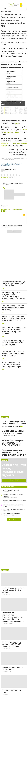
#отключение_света (5, 163)
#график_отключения (16, 163)
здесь (17, 123)
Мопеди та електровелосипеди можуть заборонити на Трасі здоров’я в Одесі (13, 284)
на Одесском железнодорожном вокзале (14, 143)
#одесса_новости (5, 165)
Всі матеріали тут (14, 480)
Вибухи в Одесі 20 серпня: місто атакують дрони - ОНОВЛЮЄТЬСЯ (13, 433)
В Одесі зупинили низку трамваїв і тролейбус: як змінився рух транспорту (11, 364)
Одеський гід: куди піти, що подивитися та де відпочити (14, 470)
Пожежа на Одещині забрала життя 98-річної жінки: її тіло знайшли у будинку (13, 343)
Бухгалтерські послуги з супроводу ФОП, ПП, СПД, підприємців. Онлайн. (11, 644)
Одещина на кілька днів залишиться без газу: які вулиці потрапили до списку (14, 452)
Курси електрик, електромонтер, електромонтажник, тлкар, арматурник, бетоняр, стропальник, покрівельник (12, 617)
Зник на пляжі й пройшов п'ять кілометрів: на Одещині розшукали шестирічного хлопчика (14, 331)
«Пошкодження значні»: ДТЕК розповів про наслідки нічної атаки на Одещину (13, 353)
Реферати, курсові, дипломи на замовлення (13, 668)
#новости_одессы (15, 164)
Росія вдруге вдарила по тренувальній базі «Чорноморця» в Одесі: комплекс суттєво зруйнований (14, 296)
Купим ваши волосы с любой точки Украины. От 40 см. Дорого (13, 590)
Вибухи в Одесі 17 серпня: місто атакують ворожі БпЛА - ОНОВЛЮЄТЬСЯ (13, 442)
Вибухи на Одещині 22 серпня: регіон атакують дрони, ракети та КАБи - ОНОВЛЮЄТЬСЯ (13, 319)
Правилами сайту (5, 227)
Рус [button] (5, 8)
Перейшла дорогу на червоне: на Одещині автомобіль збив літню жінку (13, 308)
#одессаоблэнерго (5, 164)
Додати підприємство (14, 519)
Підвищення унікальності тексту (12, 691)
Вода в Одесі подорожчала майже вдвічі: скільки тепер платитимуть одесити (14, 423)
